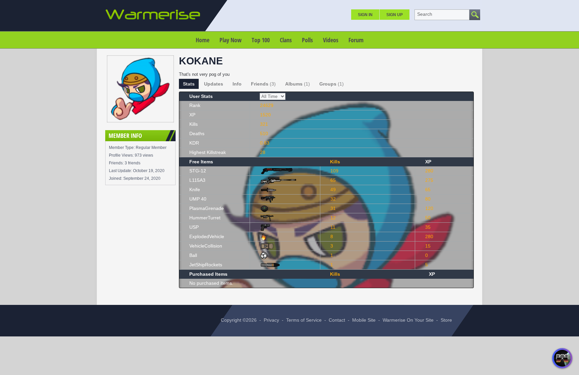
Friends (263, 84)
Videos (330, 40)
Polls (307, 40)
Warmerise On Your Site (408, 320)
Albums (297, 84)
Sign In (365, 14)
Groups (331, 84)
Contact (337, 320)
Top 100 (261, 40)
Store (446, 320)
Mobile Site (364, 320)
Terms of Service (304, 320)
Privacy (271, 320)
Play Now (230, 40)
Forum (356, 40)
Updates (213, 84)
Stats (189, 84)
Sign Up (394, 14)
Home (202, 40)
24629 (266, 105)
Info (237, 84)
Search (424, 14)
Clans (286, 40)
